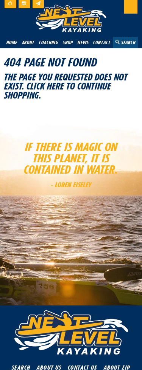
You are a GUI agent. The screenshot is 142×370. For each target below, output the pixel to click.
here (55, 86)
